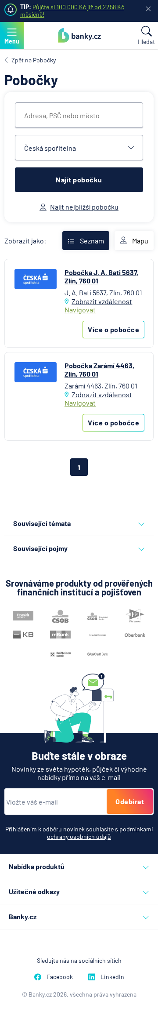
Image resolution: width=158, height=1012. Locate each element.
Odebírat (129, 801)
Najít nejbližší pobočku (84, 207)
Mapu (140, 240)
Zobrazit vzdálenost (102, 301)
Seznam (92, 240)
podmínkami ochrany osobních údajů (100, 832)
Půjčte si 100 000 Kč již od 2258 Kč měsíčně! (72, 10)
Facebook (60, 976)
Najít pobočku (79, 179)
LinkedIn (112, 976)
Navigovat (80, 309)
